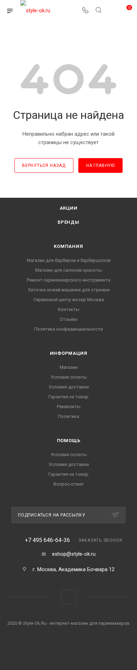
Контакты (68, 309)
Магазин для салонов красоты (68, 270)
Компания (68, 246)
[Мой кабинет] (112, 11)
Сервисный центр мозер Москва (68, 299)
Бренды (68, 222)
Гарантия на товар (68, 396)
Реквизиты (68, 406)
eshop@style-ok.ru (74, 554)
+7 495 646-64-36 (47, 540)
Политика (68, 416)
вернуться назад (44, 165)
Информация (68, 353)
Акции (69, 208)
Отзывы (69, 319)
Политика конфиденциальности (68, 329)
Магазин (69, 367)
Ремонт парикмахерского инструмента (68, 280)
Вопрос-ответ (68, 484)
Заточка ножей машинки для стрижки (69, 289)
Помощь (68, 440)
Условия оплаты (69, 377)
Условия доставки (68, 387)
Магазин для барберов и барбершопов (69, 260)
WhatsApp (68, 596)
